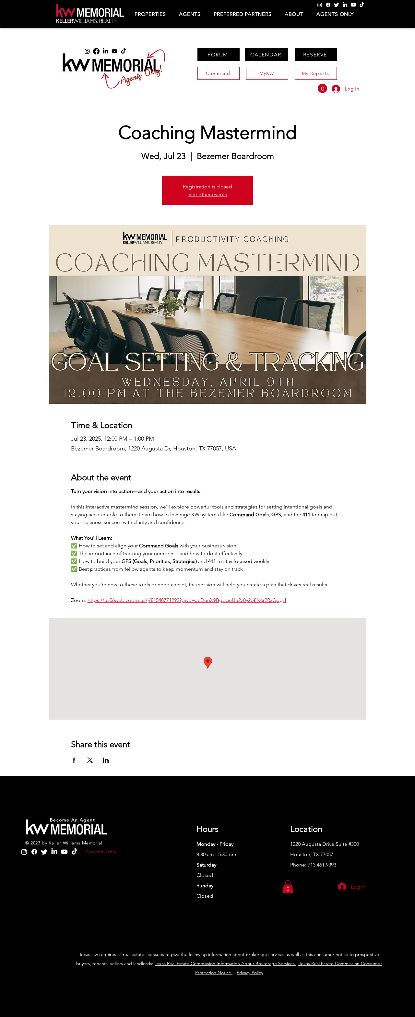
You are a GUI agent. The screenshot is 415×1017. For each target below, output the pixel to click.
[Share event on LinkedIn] (106, 760)
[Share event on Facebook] (74, 760)
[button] (150, 14)
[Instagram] (320, 5)
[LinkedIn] (345, 5)
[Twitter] (336, 5)
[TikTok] (362, 5)
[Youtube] (353, 5)
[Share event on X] (90, 760)
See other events (207, 194)
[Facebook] (328, 5)
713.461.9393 (322, 865)
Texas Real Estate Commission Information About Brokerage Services (225, 963)
